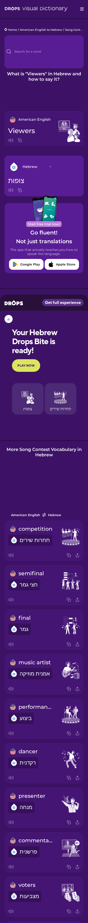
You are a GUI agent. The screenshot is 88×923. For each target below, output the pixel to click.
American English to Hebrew (41, 29)
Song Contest (75, 29)
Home (12, 29)
